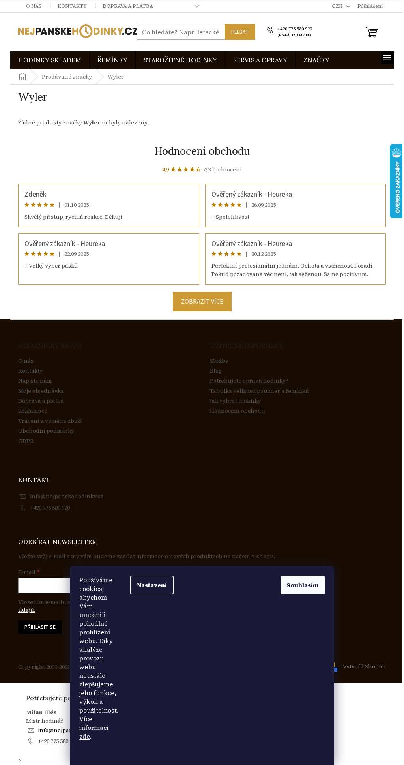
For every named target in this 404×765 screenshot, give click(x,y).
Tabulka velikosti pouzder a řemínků (259, 391)
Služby (219, 361)
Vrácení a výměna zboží (50, 421)
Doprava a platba (128, 6)
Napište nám (35, 380)
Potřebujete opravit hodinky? (249, 380)
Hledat (240, 32)
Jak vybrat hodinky (235, 401)
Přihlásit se (40, 627)
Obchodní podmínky (46, 431)
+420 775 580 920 (50, 508)
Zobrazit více (202, 301)
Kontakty (72, 6)
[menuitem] (49, 60)
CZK (338, 6)
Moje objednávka (41, 391)
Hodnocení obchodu (202, 151)
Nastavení (152, 585)
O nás (34, 6)
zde (84, 736)
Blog (216, 371)
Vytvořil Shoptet (364, 666)
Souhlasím (302, 585)
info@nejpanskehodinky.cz (66, 496)
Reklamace (32, 410)
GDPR (26, 441)
